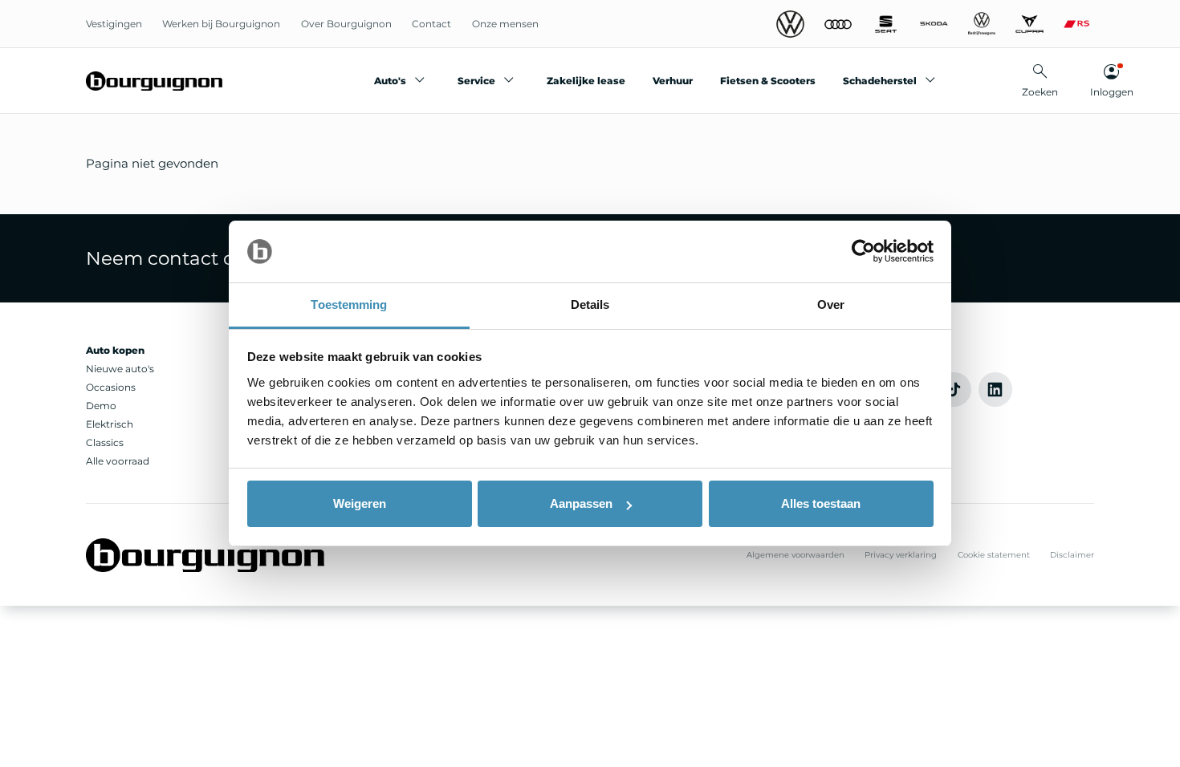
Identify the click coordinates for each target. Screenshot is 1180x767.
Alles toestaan (821, 503)
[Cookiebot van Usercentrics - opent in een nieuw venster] (863, 252)
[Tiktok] (954, 389)
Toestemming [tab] (349, 304)
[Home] (154, 81)
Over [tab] (830, 304)
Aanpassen (581, 503)
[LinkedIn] (996, 389)
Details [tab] (590, 304)
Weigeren (359, 503)
